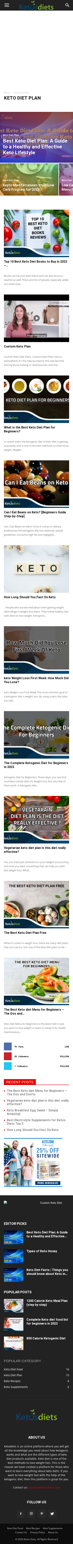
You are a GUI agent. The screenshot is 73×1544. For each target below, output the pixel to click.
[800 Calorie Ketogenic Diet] (13, 1343)
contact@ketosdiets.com (44, 1487)
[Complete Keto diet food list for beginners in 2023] (13, 1324)
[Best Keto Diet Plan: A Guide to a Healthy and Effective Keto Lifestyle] (36, 137)
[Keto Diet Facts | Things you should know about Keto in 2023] (13, 1275)
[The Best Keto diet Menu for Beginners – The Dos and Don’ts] (36, 981)
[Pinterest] (42, 1514)
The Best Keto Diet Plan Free (25, 933)
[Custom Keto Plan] (36, 318)
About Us (53, 1532)
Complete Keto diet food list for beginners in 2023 (47, 1321)
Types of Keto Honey (41, 1251)
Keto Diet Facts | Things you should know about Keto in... (47, 1272)
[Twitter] (52, 1514)
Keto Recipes (49, 105)
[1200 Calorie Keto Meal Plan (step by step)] (13, 1306)
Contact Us (21, 1532)
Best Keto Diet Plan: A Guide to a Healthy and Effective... (47, 1234)
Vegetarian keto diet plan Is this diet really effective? (38, 1102)
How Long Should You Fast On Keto (30, 597)
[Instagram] (31, 1514)
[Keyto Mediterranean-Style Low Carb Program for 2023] (29, 179)
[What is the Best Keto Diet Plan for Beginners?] (36, 399)
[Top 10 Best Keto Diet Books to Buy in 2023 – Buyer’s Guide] (36, 233)
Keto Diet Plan (32, 105)
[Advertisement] (36, 49)
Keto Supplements (53, 1528)
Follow (64, 1056)
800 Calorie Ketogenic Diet (46, 1338)
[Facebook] (21, 1514)
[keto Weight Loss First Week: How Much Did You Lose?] (36, 650)
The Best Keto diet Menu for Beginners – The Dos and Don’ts (37, 1092)
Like (67, 1046)
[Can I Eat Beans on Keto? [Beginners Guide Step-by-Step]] (36, 484)
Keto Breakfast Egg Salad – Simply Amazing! (32, 1112)
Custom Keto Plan (17, 346)
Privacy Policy (37, 1532)
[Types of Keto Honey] (13, 1256)
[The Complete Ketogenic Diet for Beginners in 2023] (36, 735)
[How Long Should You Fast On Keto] (36, 569)
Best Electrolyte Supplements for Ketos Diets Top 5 (36, 1121)
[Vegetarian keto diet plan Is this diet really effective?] (36, 819)
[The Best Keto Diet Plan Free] (36, 904)
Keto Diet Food (13, 105)
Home (7, 92)
